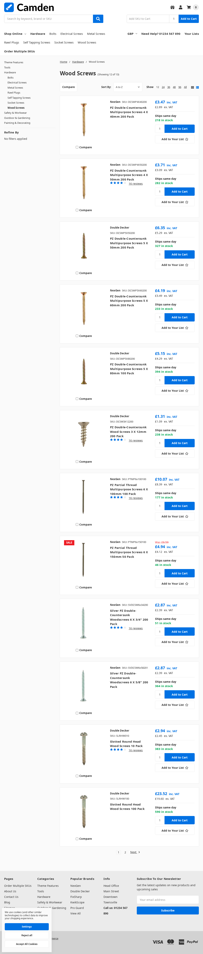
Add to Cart (189, 19)
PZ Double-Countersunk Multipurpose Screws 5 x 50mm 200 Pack (129, 242)
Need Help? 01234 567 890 (160, 34)
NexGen (75, 886)
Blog (7, 902)
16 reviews (136, 183)
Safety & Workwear (15, 112)
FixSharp (76, 897)
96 (179, 87)
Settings (27, 926)
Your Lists (192, 34)
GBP (130, 34)
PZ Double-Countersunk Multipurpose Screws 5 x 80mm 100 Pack (129, 368)
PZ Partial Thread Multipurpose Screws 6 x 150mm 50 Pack (129, 552)
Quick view (84, 121)
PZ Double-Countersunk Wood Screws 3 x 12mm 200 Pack (128, 431)
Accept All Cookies (26, 944)
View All (75, 913)
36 (168, 87)
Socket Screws (64, 42)
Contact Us (11, 897)
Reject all (26, 935)
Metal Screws (96, 34)
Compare (68, 87)
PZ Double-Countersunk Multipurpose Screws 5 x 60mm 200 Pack (129, 300)
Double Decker (80, 891)
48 (174, 87)
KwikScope (77, 902)
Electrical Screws (71, 34)
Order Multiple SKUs (19, 51)
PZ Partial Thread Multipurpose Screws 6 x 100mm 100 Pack (129, 489)
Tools (7, 67)
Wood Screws (87, 42)
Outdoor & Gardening (17, 118)
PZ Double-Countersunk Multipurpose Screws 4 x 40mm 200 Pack (129, 112)
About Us (10, 891)
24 (163, 87)
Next (133, 852)
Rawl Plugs (11, 42)
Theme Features (13, 62)
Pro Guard (77, 908)
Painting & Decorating (17, 123)
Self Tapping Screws (36, 42)
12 (157, 87)
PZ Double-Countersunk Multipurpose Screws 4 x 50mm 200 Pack (129, 174)
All (185, 87)
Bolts (52, 34)
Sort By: (106, 87)
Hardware (37, 34)
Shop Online (13, 34)
